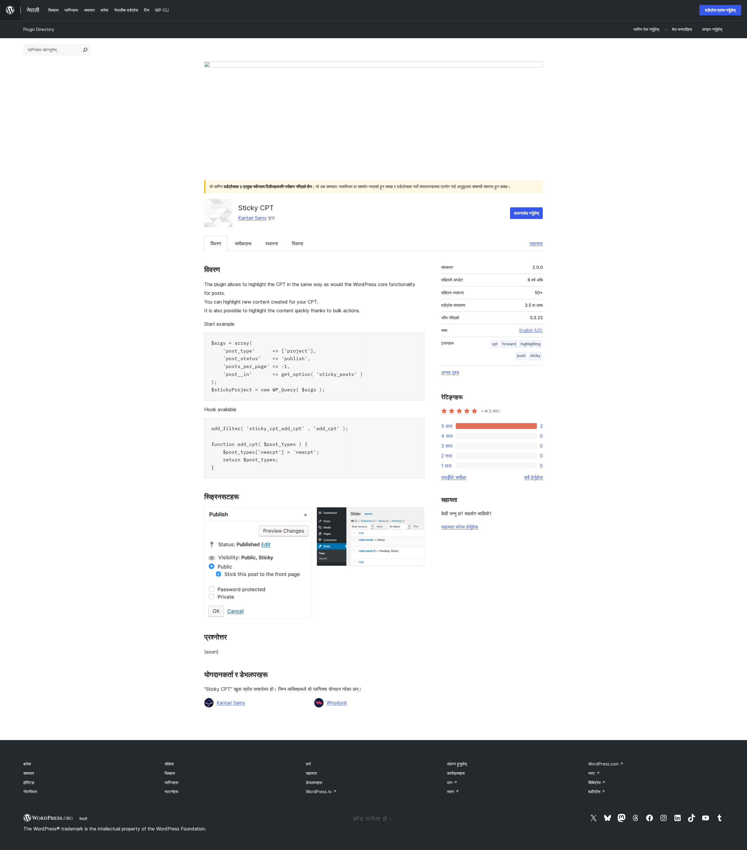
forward (509, 344)
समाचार (28, 773)
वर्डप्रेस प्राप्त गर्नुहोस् (720, 10)
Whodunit (337, 703)
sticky (535, 355)
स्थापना (271, 243)
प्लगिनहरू (171, 782)
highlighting (530, 344)
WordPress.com (606, 763)
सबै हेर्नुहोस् (533, 477)
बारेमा (27, 763)
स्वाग (453, 791)
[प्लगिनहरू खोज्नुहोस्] (85, 50)
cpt (495, 344)
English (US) (531, 330)
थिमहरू (170, 773)
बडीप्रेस (596, 791)
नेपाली (83, 818)
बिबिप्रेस (596, 782)
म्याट (594, 773)
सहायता (536, 243)
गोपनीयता (30, 791)
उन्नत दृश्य (450, 372)
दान (452, 782)
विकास (297, 243)
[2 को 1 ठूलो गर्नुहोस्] (304, 515)
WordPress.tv (321, 791)
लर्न (308, 763)
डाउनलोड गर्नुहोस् (526, 213)
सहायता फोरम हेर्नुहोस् (459, 527)
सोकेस (169, 763)
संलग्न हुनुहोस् (457, 763)
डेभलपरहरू (314, 782)
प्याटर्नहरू (171, 791)
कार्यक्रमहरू (456, 773)
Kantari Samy (252, 218)
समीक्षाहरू (243, 243)
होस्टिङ (28, 782)
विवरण (215, 243)
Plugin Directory (38, 29)
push (521, 355)
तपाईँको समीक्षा (453, 477)
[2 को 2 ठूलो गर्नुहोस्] (416, 515)
